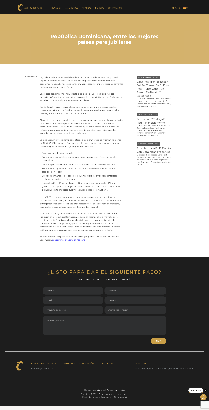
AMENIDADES (72, 8)
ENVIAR (158, 341)
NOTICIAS (99, 8)
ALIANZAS (86, 8)
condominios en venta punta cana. (68, 240)
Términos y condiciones (94, 390)
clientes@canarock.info (43, 368)
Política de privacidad (115, 390)
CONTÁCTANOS (115, 8)
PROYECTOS (56, 8)
